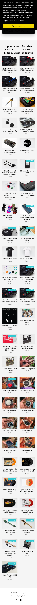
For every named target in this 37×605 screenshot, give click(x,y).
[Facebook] (16, 600)
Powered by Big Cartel (18, 596)
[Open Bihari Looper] (18, 30)
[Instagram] (21, 600)
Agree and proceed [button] (18, 26)
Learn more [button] (22, 20)
